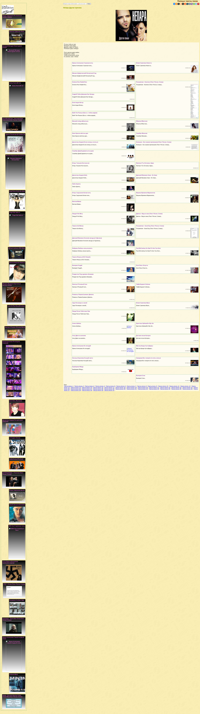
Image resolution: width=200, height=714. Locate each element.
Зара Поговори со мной (79, 303)
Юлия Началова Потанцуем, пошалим (11, 342)
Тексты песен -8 (141, 386)
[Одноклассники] (176, 4)
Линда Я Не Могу (77, 213)
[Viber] (192, 4)
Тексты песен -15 (87, 387)
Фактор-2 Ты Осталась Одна (145, 163)
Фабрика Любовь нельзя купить (82, 248)
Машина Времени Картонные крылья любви (11, 284)
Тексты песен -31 (132, 389)
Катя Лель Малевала (15, 400)
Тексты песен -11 (174, 386)
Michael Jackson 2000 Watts (16, 248)
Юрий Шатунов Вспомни (17, 504)
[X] (179, 4)
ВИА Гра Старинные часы (17, 526)
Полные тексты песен (188, 1)
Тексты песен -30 (120, 389)
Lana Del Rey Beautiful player (16, 306)
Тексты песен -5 (110, 386)
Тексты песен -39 (87, 390)
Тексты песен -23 (176, 387)
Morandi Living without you (80, 121)
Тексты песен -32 (143, 389)
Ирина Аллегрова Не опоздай (81, 345)
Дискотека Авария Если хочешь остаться (85, 142)
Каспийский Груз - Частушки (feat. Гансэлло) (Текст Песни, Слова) (12, 119)
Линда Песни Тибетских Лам (81, 311)
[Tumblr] (189, 4)
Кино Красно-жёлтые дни (80, 133)
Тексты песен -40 (98, 390)
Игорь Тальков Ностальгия (80, 163)
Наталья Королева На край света (82, 358)
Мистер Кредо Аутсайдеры (144, 345)
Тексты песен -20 (143, 387)
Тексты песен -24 (187, 387)
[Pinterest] (198, 4)
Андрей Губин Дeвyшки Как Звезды (83, 94)
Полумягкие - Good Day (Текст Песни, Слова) (150, 226)
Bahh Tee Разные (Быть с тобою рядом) (84, 112)
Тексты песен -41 (109, 390)
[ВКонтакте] (174, 4)
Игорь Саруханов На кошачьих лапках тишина (12, 16)
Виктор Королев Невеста (17, 262)
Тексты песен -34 (165, 389)
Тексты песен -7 (131, 386)
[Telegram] (196, 4)
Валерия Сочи (140, 375)
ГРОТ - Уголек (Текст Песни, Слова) (14, 584)
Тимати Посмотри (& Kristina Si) (15, 134)
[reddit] (185, 4)
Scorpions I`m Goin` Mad (16, 600)
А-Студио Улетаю (14, 437)
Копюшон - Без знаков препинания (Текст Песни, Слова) (153, 142)
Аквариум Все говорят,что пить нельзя (148, 358)
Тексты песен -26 (76, 389)
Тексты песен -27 (87, 389)
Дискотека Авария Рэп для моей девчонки (12, 420)
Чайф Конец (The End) (16, 459)
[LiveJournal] (187, 4)
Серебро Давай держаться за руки (83, 151)
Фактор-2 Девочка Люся (16, 31)
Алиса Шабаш (76, 323)
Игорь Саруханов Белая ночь (81, 192)
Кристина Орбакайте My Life (145, 323)
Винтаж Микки (76, 201)
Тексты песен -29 (109, 389)
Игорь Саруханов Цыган (17, 490)
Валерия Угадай (77, 265)
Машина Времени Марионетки (145, 192)
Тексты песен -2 (79, 386)
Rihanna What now (141, 121)
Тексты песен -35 (176, 389)
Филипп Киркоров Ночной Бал (15, 155)
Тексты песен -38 (76, 390)
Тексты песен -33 (154, 389)
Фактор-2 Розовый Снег (79, 284)
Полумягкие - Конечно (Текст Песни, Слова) (149, 82)
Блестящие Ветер (77, 102)
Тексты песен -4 (100, 386)
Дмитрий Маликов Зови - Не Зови (146, 175)
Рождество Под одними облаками (83, 274)
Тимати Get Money (77, 226)
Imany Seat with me (15, 83)
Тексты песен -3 (89, 386)
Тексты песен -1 (68, 386)
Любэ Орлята (76, 184)
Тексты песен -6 (121, 386)
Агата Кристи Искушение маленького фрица (10, 562)
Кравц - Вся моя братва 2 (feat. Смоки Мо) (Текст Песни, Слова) (12, 696)
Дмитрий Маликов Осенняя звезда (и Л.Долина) (87, 238)
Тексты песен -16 (98, 387)
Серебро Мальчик (141, 133)
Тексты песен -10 (163, 386)
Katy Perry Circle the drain (17, 191)
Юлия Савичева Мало (143, 303)
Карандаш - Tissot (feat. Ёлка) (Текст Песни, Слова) (13, 619)
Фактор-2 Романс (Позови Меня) (15, 327)
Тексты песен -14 (76, 387)
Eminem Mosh (13, 674)
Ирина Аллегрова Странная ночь (82, 63)
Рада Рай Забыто (14, 212)
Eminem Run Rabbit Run (79, 82)
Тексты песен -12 (185, 386)
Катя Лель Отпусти (142, 265)
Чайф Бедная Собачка (143, 284)
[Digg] (183, 4)
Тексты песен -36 (187, 389)
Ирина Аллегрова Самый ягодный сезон (13, 638)
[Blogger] (181, 4)
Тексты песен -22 (165, 387)
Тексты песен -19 (132, 387)
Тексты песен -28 (98, 389)
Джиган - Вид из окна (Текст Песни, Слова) (149, 213)
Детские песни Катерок (143, 335)
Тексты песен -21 (154, 387)
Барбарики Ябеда (77, 366)
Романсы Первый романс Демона (83, 294)
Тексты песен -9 (152, 386)
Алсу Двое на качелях (79, 335)
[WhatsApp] (194, 4)
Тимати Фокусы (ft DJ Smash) (81, 257)
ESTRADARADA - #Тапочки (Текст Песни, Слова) (12, 473)
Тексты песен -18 (120, 387)
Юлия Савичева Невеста (144, 63)
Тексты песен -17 (109, 387)
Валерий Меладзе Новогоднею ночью (12, 46)
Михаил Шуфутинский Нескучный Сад (84, 73)
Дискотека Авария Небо (79, 175)
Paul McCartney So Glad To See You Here (148, 248)
